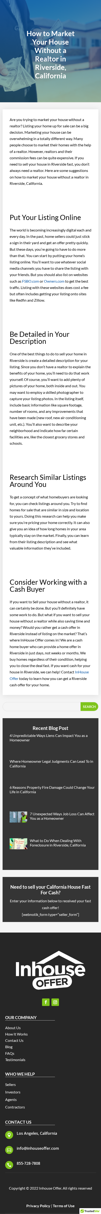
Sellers (10, 1084)
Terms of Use (64, 1205)
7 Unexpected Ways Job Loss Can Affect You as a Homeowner (62, 816)
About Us (13, 1027)
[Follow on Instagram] (55, 1002)
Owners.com (54, 281)
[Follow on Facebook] (46, 1002)
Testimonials (15, 1059)
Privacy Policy (38, 1205)
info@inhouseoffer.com (38, 1148)
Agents (11, 1099)
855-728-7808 (28, 1163)
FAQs (9, 1053)
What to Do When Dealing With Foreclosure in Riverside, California (58, 842)
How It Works (16, 1034)
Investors (12, 1092)
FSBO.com (30, 281)
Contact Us (14, 1040)
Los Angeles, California (37, 1133)
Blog (8, 1046)
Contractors (15, 1107)
